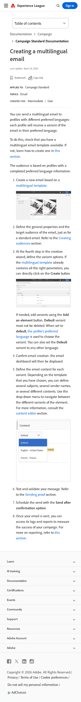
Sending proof (35, 494)
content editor (26, 413)
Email (23, 94)
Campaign (45, 34)
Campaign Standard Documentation (42, 41)
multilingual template (31, 185)
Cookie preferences (54, 677)
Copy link (38, 77)
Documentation (21, 34)
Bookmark (20, 77)
